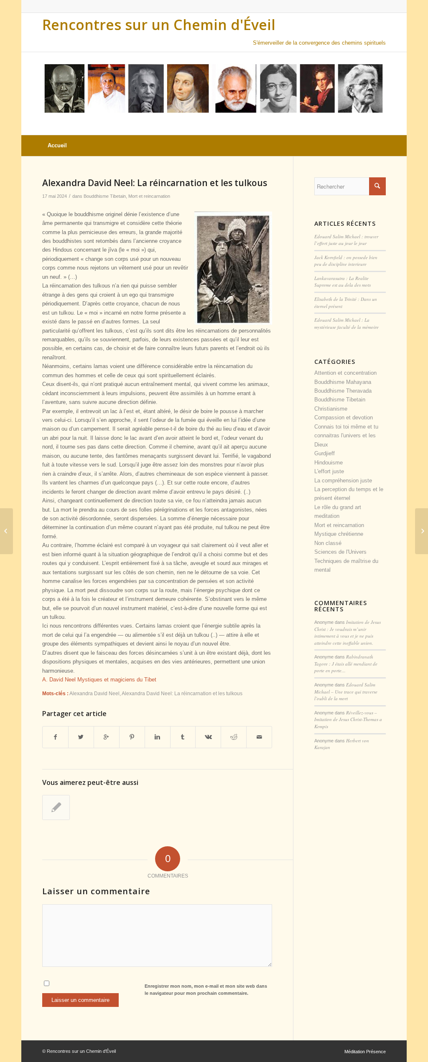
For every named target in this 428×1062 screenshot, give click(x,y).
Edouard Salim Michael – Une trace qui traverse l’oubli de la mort (345, 691)
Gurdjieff (324, 453)
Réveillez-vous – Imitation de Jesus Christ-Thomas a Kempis (348, 719)
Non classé (327, 543)
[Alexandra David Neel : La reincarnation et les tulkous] (56, 807)
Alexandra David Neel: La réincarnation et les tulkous (154, 183)
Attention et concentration (345, 373)
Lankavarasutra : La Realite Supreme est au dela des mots (342, 281)
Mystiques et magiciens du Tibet (116, 679)
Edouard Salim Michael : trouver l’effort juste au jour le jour (346, 240)
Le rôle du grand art (337, 507)
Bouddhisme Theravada (343, 391)
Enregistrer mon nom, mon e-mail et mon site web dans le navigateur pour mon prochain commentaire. (206, 990)
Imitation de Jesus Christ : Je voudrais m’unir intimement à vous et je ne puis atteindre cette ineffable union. (347, 632)
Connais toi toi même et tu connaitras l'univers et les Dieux (346, 436)
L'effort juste (329, 471)
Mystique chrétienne (338, 534)
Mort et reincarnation (149, 196)
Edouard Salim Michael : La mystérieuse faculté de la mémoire (346, 323)
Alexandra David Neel (94, 693)
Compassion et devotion (343, 417)
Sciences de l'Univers (340, 552)
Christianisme (330, 409)
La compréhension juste (343, 480)
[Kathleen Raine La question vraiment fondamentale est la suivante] (6, 531)
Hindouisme (328, 462)
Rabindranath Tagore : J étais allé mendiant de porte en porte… (345, 663)
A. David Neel (59, 679)
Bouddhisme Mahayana (342, 382)
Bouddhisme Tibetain (105, 196)
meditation (326, 516)
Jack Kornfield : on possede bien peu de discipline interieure (345, 260)
